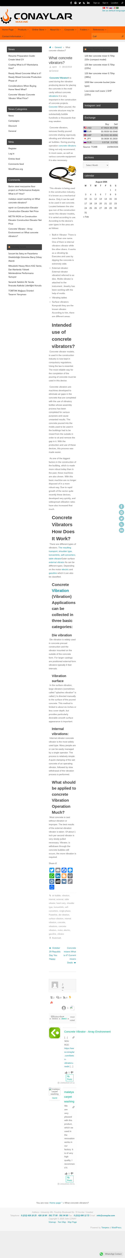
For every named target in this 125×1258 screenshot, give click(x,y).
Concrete (53, 107)
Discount (12, 126)
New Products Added (98, 49)
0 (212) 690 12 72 (81, 1216)
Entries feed (14, 159)
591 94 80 (63, 1216)
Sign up (96, 3)
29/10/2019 (67, 67)
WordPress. (117, 1228)
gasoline (53, 573)
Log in (11, 153)
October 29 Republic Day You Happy (55, 953)
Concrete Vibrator (59, 78)
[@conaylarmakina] (71, 3)
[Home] (50, 47)
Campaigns (13, 121)
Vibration (60, 590)
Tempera (105, 1228)
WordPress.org (15, 169)
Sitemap (52, 1222)
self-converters (68, 555)
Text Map (62, 1222)
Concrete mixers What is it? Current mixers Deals (70, 955)
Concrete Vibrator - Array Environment (87, 1031)
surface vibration (56, 919)
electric (65, 569)
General (58, 47)
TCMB (94, 147)
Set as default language (113, 10)
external (59, 899)
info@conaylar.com (106, 1216)
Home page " (56, 1203)
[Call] (122, 3)
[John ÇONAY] (88, 3)
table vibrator (55, 558)
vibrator (60, 934)
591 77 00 (53, 1216)
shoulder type (65, 551)
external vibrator (56, 562)
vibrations (53, 96)
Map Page (72, 1222)
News (11, 115)
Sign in (105, 3)
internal (52, 899)
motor (60, 930)
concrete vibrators (67, 145)
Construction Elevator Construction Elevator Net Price (25, 220)
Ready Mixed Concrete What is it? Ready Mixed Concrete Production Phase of (24, 77)
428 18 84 (42, 1216)
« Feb (86, 217)
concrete (61, 922)
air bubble (56, 896)
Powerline (53, 915)
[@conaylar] (80, 3)
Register (12, 148)
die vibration (64, 915)
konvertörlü (54, 555)
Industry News (18, 247)
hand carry (61, 903)
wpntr (54, 67)
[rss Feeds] (84, 3)
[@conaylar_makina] (75, 3)
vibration (65, 896)
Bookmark (56, 938)
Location (114, 3)
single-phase (64, 911)
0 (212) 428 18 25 (28, 1216)
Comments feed (16, 164)
